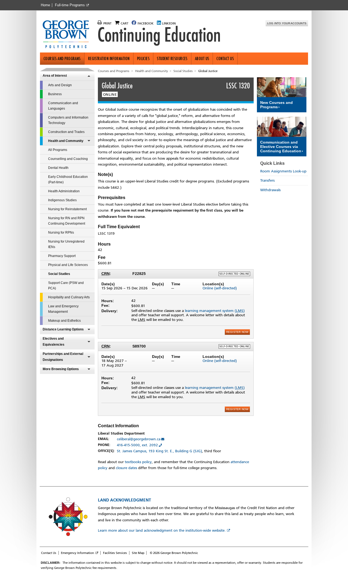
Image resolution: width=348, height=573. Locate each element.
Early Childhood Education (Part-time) (68, 179)
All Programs (57, 150)
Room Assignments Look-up (283, 171)
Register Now (237, 331)
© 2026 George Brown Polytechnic (174, 553)
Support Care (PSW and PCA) (66, 285)
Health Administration (64, 191)
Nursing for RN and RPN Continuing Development (66, 220)
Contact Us (225, 58)
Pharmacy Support (62, 256)
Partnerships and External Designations (63, 357)
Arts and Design (60, 85)
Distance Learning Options (63, 329)
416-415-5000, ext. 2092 (137, 445)
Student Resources (172, 58)
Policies (143, 58)
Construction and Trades (66, 132)
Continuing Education (159, 35)
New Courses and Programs (276, 104)
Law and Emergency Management (63, 309)
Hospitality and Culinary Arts (69, 297)
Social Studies (59, 274)
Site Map (138, 553)
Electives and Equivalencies (53, 341)
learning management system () (215, 310)
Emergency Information (77, 553)
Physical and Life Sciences (68, 265)
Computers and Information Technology (68, 120)
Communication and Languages (63, 105)
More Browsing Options (61, 369)
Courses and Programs (62, 58)
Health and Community (65, 141)
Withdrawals (270, 190)
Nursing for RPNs (61, 232)
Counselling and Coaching (68, 159)
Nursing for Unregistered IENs (66, 244)
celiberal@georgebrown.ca (138, 439)
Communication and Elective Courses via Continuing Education (280, 146)
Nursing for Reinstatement (67, 209)
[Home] (68, 34)
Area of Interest (55, 76)
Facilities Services (115, 553)
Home (45, 5)
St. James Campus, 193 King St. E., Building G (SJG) (159, 451)
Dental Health (58, 168)
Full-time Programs (70, 5)
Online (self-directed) (220, 288)
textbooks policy (138, 462)
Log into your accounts (287, 23)
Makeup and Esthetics (64, 321)
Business (55, 94)
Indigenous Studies (62, 200)
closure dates (126, 468)
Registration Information (109, 58)
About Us (202, 58)
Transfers (267, 180)
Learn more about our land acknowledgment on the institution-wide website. (162, 530)
